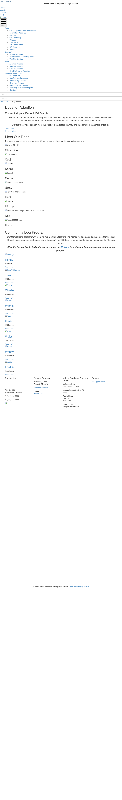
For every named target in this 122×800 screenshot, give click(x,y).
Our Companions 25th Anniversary (23, 30)
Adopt (7, 61)
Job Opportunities (16, 45)
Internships (14, 42)
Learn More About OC (18, 33)
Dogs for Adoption (16, 66)
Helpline (13, 90)
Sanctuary (8, 52)
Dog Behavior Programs (19, 78)
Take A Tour (38, 393)
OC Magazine (15, 47)
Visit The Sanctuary (17, 59)
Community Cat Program (19, 85)
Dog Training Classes (18, 80)
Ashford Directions (41, 387)
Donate (12, 49)
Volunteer (13, 40)
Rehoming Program (17, 83)
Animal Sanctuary (16, 54)
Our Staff (13, 35)
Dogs (8, 101)
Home (2, 101)
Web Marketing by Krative (79, 586)
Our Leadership (15, 37)
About (7, 28)
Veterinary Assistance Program (21, 87)
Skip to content (5, 1)
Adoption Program (16, 64)
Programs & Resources (13, 73)
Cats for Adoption (16, 68)
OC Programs (15, 75)
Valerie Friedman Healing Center (22, 56)
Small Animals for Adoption (20, 71)
